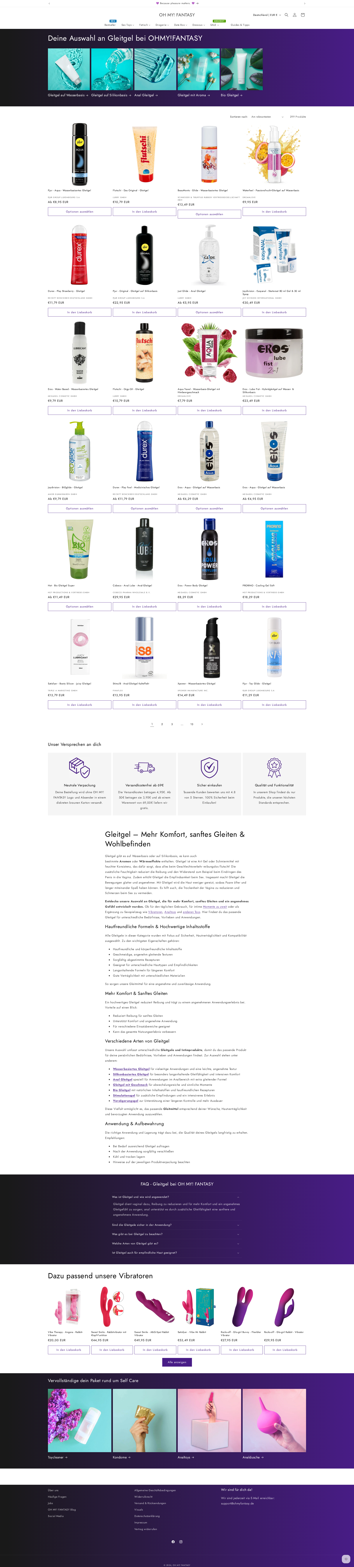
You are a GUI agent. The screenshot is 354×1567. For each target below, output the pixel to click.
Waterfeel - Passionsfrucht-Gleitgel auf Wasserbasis (271, 190)
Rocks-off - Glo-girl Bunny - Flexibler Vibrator (241, 1334)
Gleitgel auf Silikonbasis (109, 95)
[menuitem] (110, 25)
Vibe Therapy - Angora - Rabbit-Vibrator (65, 1334)
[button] (286, 15)
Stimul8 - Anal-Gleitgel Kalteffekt (131, 683)
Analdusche (251, 1457)
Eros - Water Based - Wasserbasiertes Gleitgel (73, 389)
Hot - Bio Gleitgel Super (61, 585)
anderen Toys (191, 912)
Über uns (53, 1490)
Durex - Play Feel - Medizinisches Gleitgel (136, 487)
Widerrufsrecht (143, 1497)
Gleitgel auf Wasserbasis (66, 95)
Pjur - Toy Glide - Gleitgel (257, 683)
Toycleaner (56, 1457)
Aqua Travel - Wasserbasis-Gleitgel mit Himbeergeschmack (199, 391)
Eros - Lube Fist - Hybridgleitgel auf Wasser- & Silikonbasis (268, 391)
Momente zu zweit (215, 906)
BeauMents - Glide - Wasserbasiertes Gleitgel (203, 190)
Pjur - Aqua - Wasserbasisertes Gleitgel (69, 190)
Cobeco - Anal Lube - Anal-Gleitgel (132, 585)
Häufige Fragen (57, 1497)
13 (191, 724)
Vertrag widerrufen (145, 1529)
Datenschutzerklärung (147, 1516)
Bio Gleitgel (230, 95)
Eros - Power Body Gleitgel (193, 585)
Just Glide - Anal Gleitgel (192, 291)
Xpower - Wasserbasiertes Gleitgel (197, 683)
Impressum (140, 1522)
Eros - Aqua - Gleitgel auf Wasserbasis (199, 487)
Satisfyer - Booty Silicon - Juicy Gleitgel (69, 683)
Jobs (50, 1503)
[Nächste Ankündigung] (305, 3)
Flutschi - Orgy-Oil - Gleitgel (128, 389)
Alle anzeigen (177, 1362)
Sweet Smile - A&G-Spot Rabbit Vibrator (151, 1334)
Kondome (120, 1457)
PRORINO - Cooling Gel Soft (259, 585)
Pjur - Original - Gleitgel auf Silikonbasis (135, 291)
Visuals (138, 1509)
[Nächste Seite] (202, 724)
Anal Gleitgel (144, 95)
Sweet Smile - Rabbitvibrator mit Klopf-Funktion (108, 1334)
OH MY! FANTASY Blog (62, 1509)
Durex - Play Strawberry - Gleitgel (66, 291)
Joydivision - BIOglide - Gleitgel (65, 487)
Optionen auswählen (79, 212)
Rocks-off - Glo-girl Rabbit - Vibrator (284, 1332)
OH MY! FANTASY (181, 1565)
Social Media (56, 1516)
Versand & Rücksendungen (150, 1503)
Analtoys (170, 912)
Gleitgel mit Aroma (192, 95)
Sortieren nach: (239, 117)
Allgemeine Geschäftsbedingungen (155, 1490)
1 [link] (152, 724)
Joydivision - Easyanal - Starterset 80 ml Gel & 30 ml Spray (272, 293)
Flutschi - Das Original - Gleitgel (130, 190)
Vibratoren (155, 912)
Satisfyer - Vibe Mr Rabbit (192, 1332)
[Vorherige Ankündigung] (49, 3)
